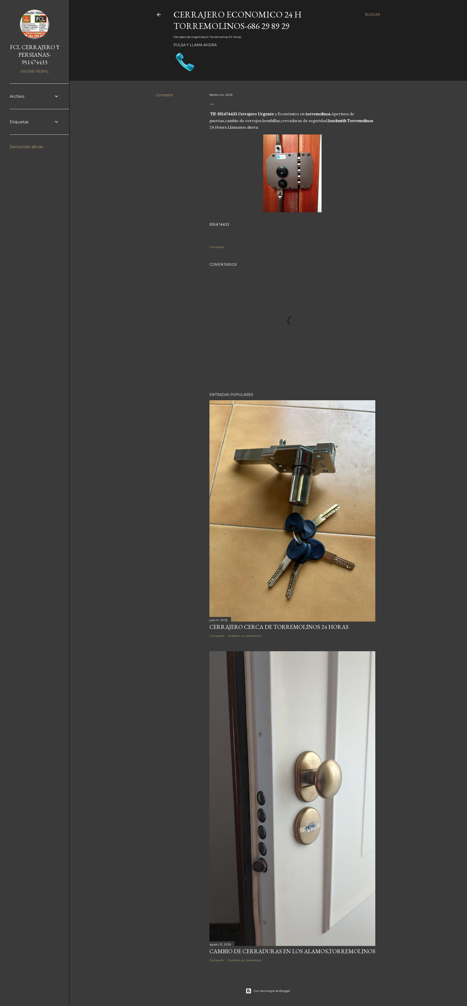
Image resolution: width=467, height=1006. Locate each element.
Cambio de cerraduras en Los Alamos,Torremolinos (292, 951)
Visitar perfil (34, 71)
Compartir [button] (164, 95)
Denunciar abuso (26, 146)
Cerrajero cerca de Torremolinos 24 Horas (279, 627)
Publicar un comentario (245, 636)
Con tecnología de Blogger (271, 991)
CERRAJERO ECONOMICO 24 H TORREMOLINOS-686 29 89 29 (237, 20)
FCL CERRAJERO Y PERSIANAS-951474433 (34, 54)
